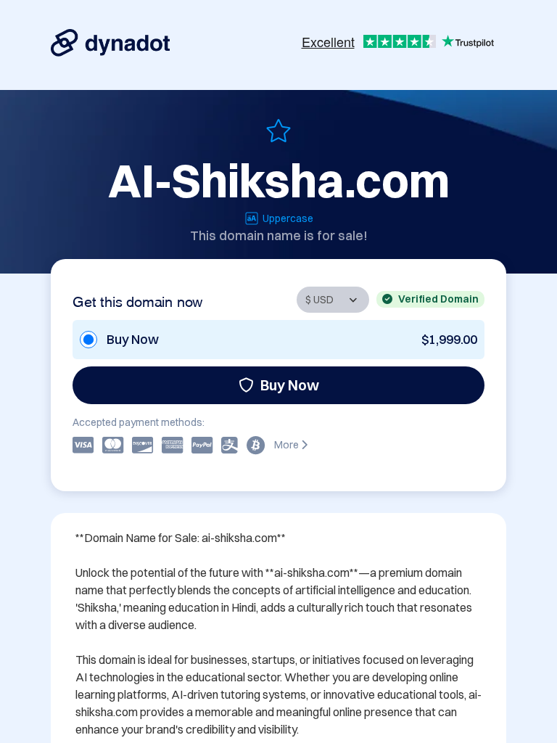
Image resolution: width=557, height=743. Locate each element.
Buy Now (289, 385)
